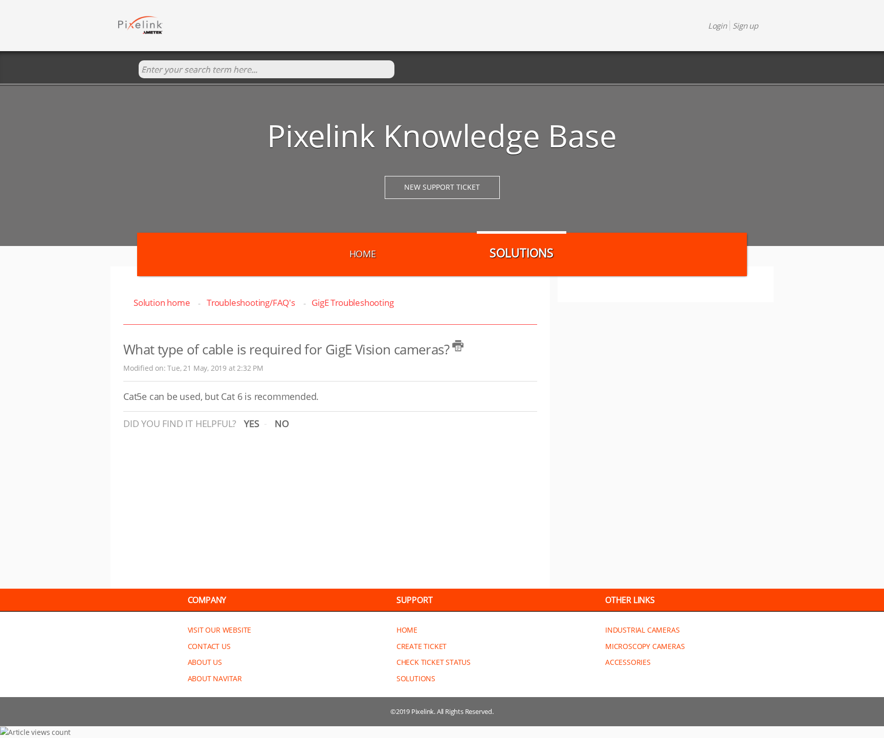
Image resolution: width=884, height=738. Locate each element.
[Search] (128, 69)
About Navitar (215, 678)
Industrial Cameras (642, 630)
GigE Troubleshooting (352, 302)
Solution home (163, 302)
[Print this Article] (457, 345)
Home (362, 254)
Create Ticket (421, 646)
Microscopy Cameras (644, 646)
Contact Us (209, 646)
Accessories (628, 662)
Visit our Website (220, 630)
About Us (205, 662)
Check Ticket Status (433, 662)
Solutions (522, 252)
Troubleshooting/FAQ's (251, 302)
